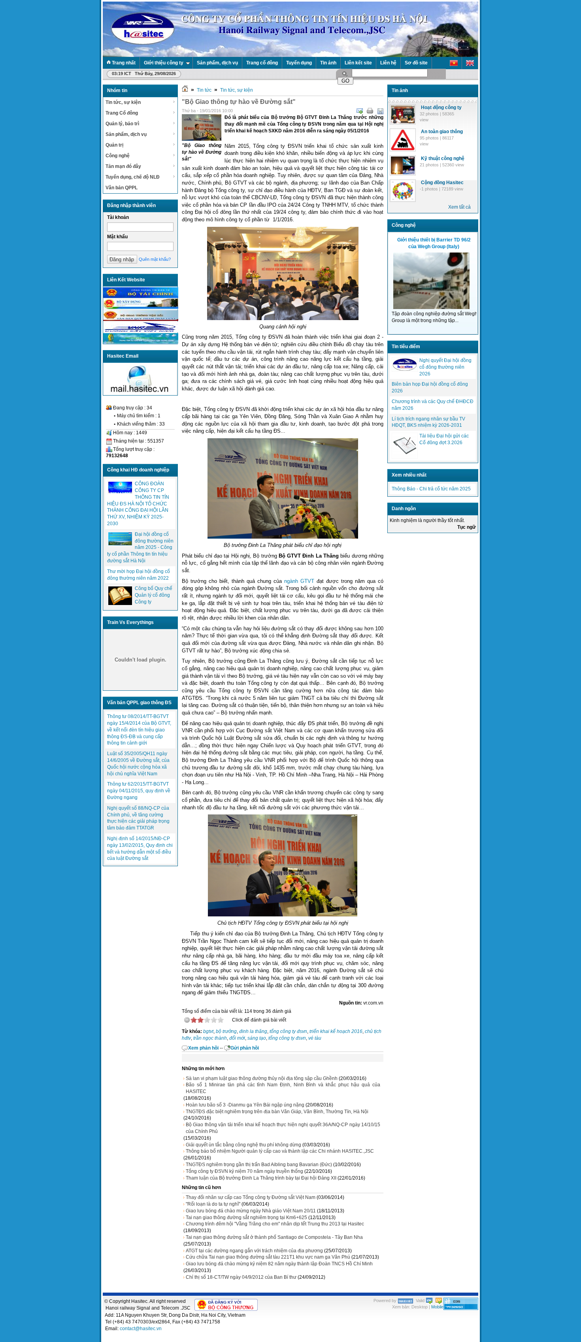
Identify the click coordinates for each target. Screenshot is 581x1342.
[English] (470, 63)
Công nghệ (118, 155)
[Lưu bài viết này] (380, 111)
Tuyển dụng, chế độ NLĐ (133, 177)
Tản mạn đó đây (123, 166)
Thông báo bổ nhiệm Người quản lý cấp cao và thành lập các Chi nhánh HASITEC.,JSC (280, 1151)
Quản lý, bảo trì (122, 123)
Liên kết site (358, 63)
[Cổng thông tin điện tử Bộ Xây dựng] (140, 308)
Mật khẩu (117, 236)
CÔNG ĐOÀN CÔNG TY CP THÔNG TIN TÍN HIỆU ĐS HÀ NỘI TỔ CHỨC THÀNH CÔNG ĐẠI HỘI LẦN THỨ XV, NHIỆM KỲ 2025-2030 (138, 503)
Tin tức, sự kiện (123, 102)
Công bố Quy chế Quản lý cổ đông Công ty (153, 595)
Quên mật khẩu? (155, 259)
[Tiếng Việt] (454, 63)
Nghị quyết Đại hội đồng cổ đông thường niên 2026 (445, 367)
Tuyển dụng (299, 63)
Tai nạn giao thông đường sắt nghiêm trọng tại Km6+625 (246, 1217)
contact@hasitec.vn (141, 1328)
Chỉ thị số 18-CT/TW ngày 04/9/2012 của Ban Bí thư (241, 1277)
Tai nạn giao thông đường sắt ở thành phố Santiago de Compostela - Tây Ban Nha (274, 1237)
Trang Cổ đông (122, 113)
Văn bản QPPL (122, 187)
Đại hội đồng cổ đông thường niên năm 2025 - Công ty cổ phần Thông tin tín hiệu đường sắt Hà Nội (140, 548)
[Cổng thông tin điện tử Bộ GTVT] (140, 319)
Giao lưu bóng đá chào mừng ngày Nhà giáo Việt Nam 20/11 (251, 1211)
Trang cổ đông (262, 63)
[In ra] (370, 111)
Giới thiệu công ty (163, 63)
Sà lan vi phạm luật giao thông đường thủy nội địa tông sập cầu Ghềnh (262, 1078)
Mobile (437, 1306)
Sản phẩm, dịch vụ (217, 63)
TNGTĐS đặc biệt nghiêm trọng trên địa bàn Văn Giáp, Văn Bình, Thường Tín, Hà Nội (277, 1111)
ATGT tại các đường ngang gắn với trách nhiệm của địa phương (254, 1250)
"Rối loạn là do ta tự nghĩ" (213, 1204)
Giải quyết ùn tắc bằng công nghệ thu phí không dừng (243, 1145)
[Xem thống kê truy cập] (460, 1308)
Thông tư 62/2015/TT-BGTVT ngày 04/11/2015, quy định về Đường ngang (138, 790)
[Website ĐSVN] (140, 331)
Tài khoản (118, 217)
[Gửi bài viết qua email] (360, 111)
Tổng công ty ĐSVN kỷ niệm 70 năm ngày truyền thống (244, 1171)
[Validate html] (429, 1300)
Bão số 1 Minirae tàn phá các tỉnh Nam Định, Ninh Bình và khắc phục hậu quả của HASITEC (283, 1088)
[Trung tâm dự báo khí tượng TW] (140, 342)
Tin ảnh (328, 63)
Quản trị (114, 145)
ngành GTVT (299, 581)
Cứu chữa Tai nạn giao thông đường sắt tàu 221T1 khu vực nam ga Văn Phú (268, 1257)
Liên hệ (388, 63)
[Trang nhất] (185, 90)
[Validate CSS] (438, 1300)
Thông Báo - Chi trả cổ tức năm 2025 (431, 489)
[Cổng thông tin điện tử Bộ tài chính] (140, 296)
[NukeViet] (405, 1300)
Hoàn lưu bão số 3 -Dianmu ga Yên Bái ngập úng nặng (245, 1105)
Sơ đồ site (416, 63)
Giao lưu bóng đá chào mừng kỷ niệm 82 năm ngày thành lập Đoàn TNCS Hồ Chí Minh (279, 1264)
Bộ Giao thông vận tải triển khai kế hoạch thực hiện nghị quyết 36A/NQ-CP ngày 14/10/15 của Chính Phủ (283, 1128)
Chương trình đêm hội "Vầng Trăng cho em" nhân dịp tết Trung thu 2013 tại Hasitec (275, 1224)
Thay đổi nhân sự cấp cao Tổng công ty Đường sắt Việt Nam (250, 1197)
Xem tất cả (459, 207)
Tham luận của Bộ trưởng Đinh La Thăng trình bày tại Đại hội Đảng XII (261, 1178)
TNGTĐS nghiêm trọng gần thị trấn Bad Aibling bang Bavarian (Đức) (259, 1164)
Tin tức (204, 90)
